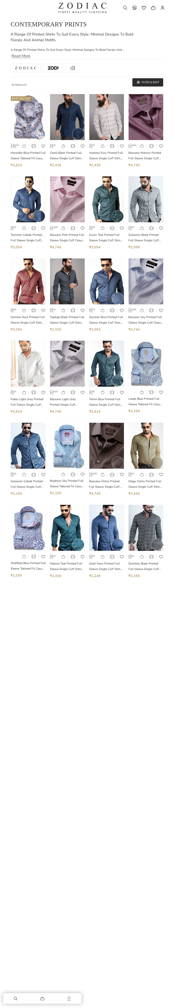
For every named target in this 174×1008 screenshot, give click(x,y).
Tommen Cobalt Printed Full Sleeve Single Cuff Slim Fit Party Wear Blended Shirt (26, 238)
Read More (20, 55)
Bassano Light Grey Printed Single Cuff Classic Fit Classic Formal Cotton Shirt (66, 402)
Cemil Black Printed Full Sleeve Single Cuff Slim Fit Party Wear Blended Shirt (65, 156)
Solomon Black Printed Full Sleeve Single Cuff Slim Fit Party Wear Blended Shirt (143, 238)
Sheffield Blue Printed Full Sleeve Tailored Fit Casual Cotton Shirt (28, 566)
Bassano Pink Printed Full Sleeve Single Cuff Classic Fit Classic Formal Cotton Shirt (67, 238)
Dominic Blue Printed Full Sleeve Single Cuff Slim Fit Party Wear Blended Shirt (106, 320)
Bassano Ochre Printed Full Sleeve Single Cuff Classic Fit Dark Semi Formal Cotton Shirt (104, 484)
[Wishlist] (144, 7)
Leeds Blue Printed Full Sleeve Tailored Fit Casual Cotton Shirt (145, 402)
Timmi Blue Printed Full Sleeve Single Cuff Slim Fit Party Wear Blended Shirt (104, 402)
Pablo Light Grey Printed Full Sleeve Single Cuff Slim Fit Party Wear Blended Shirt (27, 402)
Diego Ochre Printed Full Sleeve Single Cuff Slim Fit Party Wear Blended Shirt (144, 484)
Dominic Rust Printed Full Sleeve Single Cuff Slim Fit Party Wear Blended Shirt (28, 320)
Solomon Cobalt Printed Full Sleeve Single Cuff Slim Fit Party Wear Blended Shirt (27, 484)
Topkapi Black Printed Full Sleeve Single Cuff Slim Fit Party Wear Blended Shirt (67, 320)
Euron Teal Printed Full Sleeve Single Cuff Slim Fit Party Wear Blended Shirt (104, 238)
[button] (125, 7)
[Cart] (42, 998)
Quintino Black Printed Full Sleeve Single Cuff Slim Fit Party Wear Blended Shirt (143, 567)
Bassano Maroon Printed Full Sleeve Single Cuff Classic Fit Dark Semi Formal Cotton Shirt (144, 156)
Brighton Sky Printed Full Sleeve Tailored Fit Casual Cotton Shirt (67, 484)
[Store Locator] (134, 7)
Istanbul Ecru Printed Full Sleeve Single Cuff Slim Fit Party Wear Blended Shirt (106, 156)
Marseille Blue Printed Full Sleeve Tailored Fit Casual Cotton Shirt (28, 156)
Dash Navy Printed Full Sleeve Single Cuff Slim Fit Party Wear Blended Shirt (104, 567)
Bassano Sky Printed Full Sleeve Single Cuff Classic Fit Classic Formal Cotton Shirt (145, 320)
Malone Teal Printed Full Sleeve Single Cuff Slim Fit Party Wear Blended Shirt (66, 567)
